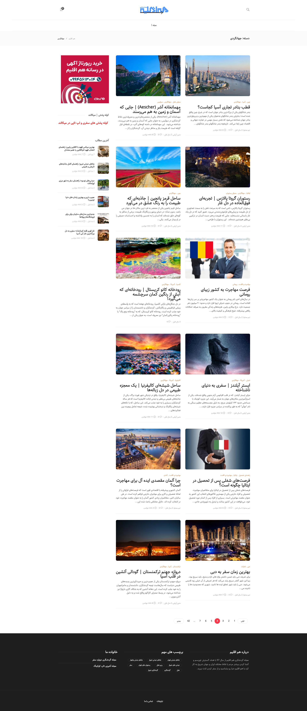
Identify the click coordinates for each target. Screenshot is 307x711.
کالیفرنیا (178, 380)
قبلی (242, 621)
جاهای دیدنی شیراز (155, 660)
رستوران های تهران (144, 665)
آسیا (243, 101)
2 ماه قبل (91, 187)
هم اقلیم (72, 38)
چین (248, 101)
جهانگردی (237, 101)
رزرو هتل (159, 665)
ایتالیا (248, 193)
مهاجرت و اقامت (244, 284)
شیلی (248, 380)
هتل (178, 670)
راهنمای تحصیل (244, 475)
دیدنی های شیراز (174, 665)
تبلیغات (160, 701)
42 (188, 621)
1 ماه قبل (91, 171)
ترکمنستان (177, 566)
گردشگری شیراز (153, 670)
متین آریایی (177, 134)
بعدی (179, 621)
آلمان (165, 475)
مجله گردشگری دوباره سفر (104, 660)
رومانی (235, 284)
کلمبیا (178, 284)
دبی (248, 566)
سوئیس (160, 101)
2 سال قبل (238, 130)
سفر (131, 665)
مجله (155, 25)
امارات (243, 566)
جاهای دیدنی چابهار (136, 660)
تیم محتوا (246, 130)
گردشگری (167, 670)
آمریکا (172, 284)
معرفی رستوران (231, 193)
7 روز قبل (91, 154)
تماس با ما (148, 701)
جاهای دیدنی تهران (174, 660)
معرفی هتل (177, 101)
